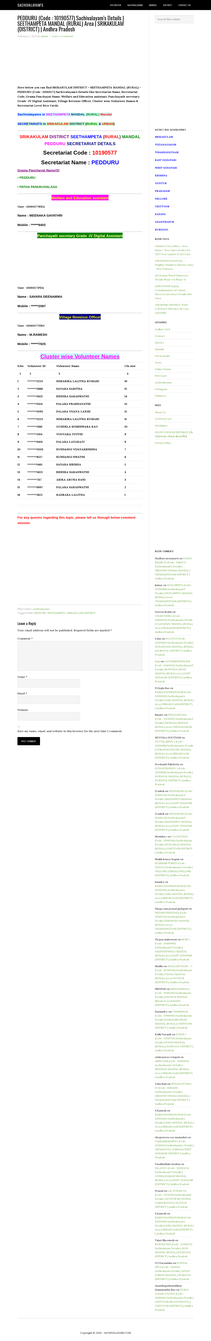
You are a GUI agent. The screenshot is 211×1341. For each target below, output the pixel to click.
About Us (160, 412)
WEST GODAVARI (166, 167)
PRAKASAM (162, 190)
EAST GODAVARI (165, 160)
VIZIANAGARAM (165, 144)
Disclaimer (161, 425)
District (159, 342)
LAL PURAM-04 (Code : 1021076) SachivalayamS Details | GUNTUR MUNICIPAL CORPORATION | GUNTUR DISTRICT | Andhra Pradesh (173, 1198)
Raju (157, 661)
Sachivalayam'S (30, 5)
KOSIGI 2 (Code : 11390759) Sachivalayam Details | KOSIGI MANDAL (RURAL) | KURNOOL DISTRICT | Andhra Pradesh (174, 1042)
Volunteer (161, 395)
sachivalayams (41, 608)
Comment (25, 638)
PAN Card (160, 375)
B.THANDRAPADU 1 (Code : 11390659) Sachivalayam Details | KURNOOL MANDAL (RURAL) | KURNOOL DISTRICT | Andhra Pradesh (174, 776)
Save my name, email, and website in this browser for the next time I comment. (69, 731)
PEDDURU (40, 612)
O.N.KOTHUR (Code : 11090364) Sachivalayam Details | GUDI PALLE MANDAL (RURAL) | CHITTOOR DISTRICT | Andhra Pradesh (174, 844)
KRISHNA (161, 175)
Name (22, 677)
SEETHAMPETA (56, 612)
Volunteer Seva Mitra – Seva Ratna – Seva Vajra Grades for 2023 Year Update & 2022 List (172, 250)
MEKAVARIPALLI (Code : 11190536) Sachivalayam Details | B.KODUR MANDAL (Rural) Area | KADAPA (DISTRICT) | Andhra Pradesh (173, 996)
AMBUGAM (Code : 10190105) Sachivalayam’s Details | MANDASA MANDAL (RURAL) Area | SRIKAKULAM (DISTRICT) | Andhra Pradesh (173, 1069)
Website (22, 710)
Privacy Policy (163, 442)
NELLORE (161, 198)
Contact (160, 335)
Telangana (161, 389)
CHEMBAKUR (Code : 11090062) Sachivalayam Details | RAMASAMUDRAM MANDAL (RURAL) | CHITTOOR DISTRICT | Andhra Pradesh (173, 1019)
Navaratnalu (162, 355)
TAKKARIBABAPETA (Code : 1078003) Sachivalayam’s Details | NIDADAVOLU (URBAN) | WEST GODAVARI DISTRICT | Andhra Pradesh (174, 1149)
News (158, 362)
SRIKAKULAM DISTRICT (81, 612)
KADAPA (160, 214)
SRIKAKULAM (164, 136)
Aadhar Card (162, 329)
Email (22, 693)
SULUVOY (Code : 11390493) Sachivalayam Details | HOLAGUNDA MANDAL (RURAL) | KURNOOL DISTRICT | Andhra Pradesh (174, 646)
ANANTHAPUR (164, 221)
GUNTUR (161, 183)
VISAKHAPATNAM (167, 152)
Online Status (163, 369)
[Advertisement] (79, 63)
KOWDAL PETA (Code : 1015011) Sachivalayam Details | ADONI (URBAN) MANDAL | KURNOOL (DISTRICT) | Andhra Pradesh (173, 1271)
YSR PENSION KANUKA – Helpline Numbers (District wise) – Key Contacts (174, 264)
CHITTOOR (162, 206)
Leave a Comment (62, 36)
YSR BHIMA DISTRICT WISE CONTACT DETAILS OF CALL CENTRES (172, 308)
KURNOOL (161, 229)
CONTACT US (163, 418)
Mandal (159, 349)
